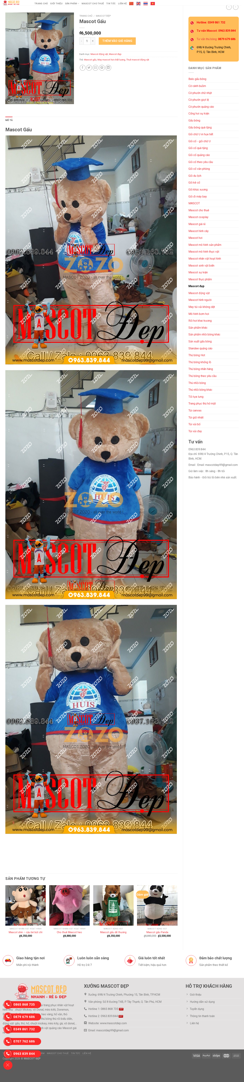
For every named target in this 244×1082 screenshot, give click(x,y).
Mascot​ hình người (199, 300)
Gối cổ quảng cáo (199, 155)
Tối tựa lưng (195, 396)
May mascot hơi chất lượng (111, 59)
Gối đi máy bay (197, 196)
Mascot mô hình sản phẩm (204, 245)
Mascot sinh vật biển (201, 265)
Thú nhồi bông (197, 383)
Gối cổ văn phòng (199, 168)
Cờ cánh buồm (197, 86)
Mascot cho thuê (93, 3)
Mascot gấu (90, 59)
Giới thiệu (56, 3)
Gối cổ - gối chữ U (199, 141)
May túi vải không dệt (201, 307)
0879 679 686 (24, 1017)
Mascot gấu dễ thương (113, 932)
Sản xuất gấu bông (200, 341)
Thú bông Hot (196, 355)
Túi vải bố (194, 424)
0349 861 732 (24, 1029)
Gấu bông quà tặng (200, 127)
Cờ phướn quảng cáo (201, 106)
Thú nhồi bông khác (200, 389)
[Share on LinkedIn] (108, 68)
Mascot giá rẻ (196, 224)
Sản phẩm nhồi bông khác (204, 334)
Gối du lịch (194, 175)
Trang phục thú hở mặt (202, 403)
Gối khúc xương (198, 189)
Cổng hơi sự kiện (198, 113)
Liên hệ (122, 3)
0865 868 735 (24, 1004)
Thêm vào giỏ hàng (117, 41)
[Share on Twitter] (89, 68)
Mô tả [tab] (9, 120)
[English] (138, 3)
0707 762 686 (24, 1041)
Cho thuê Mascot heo (69, 932)
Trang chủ (41, 3)
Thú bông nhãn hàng (200, 369)
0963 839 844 (24, 1054)
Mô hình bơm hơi (198, 314)
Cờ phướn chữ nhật (200, 93)
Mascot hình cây (198, 231)
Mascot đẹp (196, 286)
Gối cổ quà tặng (198, 148)
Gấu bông (194, 120)
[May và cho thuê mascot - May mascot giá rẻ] (16, 2)
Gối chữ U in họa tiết (200, 134)
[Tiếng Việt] (153, 3)
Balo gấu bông (197, 79)
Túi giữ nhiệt (195, 417)
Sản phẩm (71, 3)
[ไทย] (145, 3)
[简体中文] (131, 3)
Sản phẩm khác (197, 327)
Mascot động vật (199, 293)
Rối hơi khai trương (200, 320)
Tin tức (111, 3)
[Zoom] (10, 99)
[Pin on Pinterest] (102, 68)
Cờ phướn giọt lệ (198, 99)
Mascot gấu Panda (157, 932)
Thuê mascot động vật (137, 59)
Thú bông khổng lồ (199, 362)
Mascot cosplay (198, 217)
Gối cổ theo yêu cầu (200, 162)
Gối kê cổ (194, 182)
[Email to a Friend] (95, 68)
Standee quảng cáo (200, 348)
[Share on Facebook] (83, 68)
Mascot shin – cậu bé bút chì (25, 932)
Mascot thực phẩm (200, 279)
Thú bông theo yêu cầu (202, 376)
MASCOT (194, 203)
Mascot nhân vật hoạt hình (204, 258)
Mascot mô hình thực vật (203, 251)
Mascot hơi (195, 238)
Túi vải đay (195, 431)
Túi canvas (194, 410)
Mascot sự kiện (198, 272)
